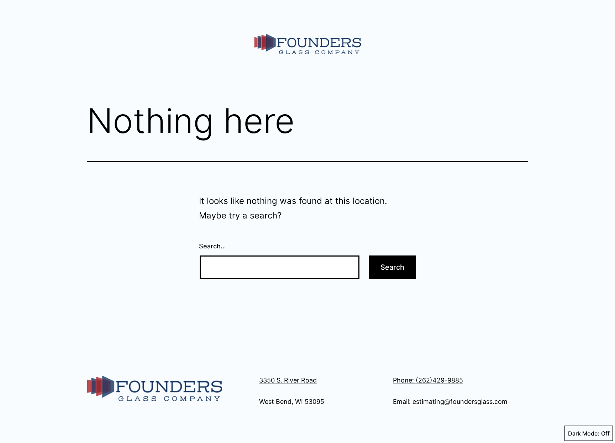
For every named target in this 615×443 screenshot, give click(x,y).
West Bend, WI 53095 (291, 401)
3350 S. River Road (288, 380)
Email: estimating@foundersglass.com (450, 401)
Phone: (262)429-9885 (428, 380)
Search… (212, 246)
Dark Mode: (583, 433)
